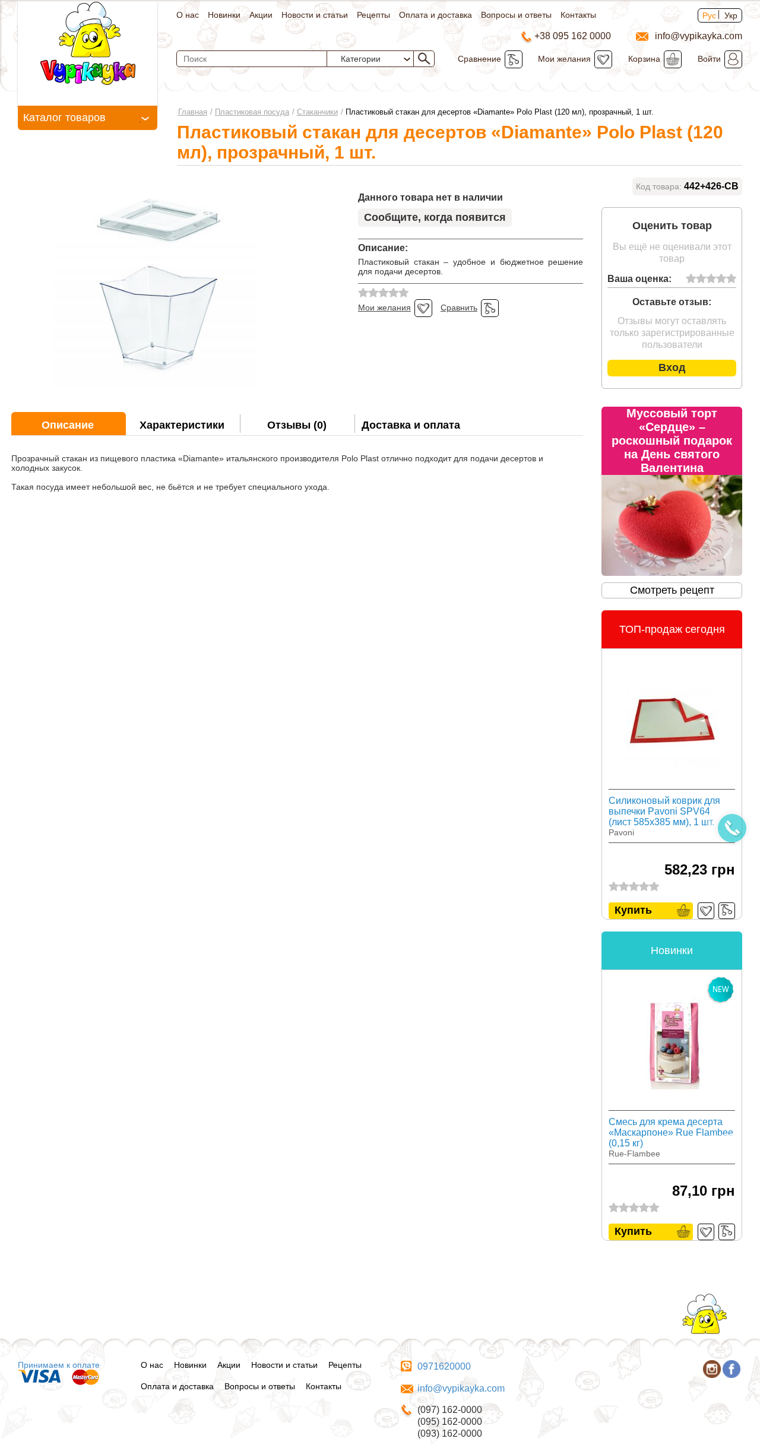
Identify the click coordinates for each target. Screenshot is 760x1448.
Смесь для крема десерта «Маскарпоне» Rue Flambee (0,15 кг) (671, 1132)
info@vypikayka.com (461, 1388)
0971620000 (444, 1366)
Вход (671, 367)
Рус (709, 15)
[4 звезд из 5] (721, 279)
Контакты (578, 15)
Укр (730, 15)
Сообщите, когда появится (435, 217)
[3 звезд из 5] (711, 279)
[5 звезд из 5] (731, 279)
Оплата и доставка (435, 15)
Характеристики (182, 425)
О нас (187, 15)
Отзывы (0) (297, 425)
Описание (68, 425)
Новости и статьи (314, 15)
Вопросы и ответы (516, 15)
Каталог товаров (64, 117)
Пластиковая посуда (252, 111)
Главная (192, 111)
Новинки (224, 15)
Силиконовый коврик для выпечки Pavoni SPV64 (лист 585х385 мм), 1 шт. (664, 811)
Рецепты (373, 15)
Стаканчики (317, 111)
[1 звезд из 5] (691, 279)
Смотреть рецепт (672, 590)
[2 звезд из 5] (701, 279)
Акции (261, 15)
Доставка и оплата (411, 425)
